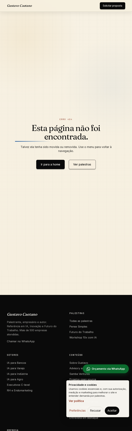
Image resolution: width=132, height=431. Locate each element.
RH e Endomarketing (19, 390)
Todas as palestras (80, 321)
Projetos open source (82, 379)
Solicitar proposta (112, 5)
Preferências (77, 410)
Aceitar (112, 410)
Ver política (76, 401)
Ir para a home (50, 164)
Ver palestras (82, 164)
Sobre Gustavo (78, 362)
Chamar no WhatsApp (21, 341)
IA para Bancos (16, 362)
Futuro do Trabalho (81, 332)
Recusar (95, 410)
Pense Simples (78, 326)
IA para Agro (15, 379)
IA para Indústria (17, 373)
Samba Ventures (79, 373)
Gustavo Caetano (19, 6)
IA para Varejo (16, 368)
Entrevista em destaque (83, 417)
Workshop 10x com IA (83, 337)
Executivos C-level (18, 384)
